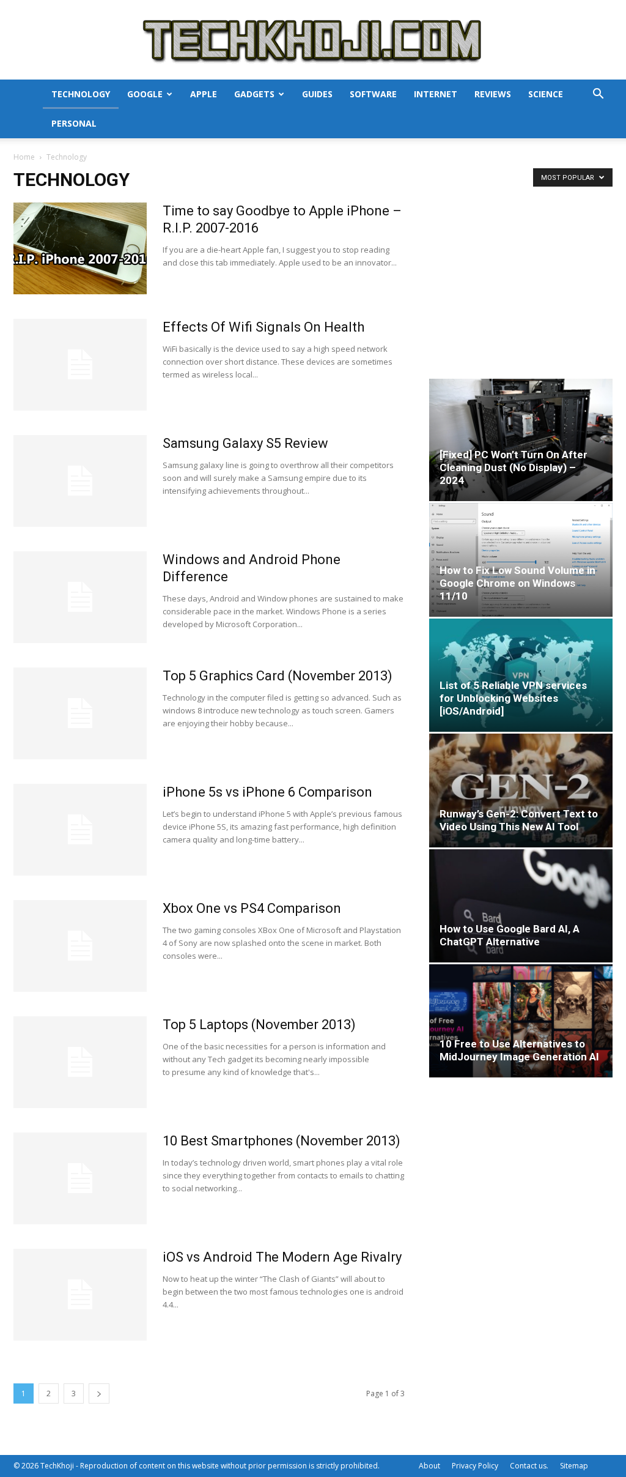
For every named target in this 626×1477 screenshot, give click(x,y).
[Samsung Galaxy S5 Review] (80, 481)
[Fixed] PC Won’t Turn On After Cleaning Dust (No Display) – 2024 (513, 467)
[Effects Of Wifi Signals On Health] (80, 365)
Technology (80, 94)
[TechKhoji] (313, 40)
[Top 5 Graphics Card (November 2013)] (80, 713)
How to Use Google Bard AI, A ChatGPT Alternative (510, 935)
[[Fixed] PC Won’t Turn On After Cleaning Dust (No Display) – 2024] (521, 440)
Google (145, 94)
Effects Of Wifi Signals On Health (263, 327)
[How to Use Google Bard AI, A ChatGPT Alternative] (521, 905)
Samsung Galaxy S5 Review (245, 443)
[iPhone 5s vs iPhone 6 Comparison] (80, 830)
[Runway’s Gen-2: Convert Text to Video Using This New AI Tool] (521, 790)
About (429, 1465)
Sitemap (574, 1465)
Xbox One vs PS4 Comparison (252, 908)
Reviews (492, 94)
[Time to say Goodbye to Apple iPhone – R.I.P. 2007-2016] (80, 248)
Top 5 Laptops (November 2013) (259, 1024)
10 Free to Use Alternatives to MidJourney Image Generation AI (519, 1050)
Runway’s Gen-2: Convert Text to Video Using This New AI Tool (519, 820)
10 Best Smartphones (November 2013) (281, 1140)
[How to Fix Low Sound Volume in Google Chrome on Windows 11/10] (521, 560)
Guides (317, 94)
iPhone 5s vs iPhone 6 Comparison (267, 792)
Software (373, 94)
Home (24, 157)
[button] (598, 95)
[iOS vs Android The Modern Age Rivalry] (80, 1295)
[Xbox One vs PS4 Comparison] (80, 946)
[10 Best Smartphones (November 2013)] (80, 1178)
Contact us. (529, 1465)
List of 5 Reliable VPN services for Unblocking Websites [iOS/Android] (513, 698)
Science (545, 94)
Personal (74, 123)
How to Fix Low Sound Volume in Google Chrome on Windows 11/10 (517, 583)
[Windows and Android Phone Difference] (80, 597)
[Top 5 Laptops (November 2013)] (80, 1062)
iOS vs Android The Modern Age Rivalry (282, 1257)
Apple (203, 94)
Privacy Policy (475, 1465)
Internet (435, 94)
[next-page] (99, 1393)
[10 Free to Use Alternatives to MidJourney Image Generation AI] (521, 1020)
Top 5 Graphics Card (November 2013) (277, 675)
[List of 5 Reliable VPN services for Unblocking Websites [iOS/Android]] (521, 675)
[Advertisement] (521, 279)
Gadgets (254, 94)
